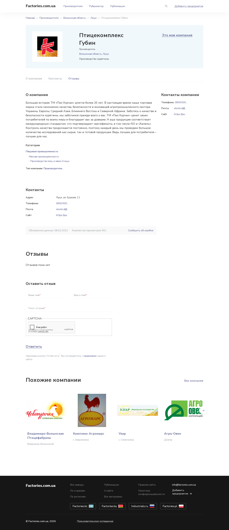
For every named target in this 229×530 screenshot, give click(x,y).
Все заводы (77, 485)
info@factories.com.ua (184, 485)
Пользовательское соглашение (95, 521)
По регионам (78, 496)
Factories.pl (170, 506)
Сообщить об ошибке (140, 230)
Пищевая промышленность (42, 151)
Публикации (117, 6)
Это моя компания (177, 35)
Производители (73, 6)
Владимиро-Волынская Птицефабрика (45, 436)
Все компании (193, 381)
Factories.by (109, 506)
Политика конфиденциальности (151, 492)
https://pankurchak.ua (67, 215)
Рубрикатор (96, 6)
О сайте (108, 490)
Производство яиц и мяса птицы (49, 161)
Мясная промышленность (44, 156)
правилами (89, 356)
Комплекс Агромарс (88, 434)
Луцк (94, 18)
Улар (122, 434)
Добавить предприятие (189, 6)
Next (203, 410)
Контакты (55, 78)
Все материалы (113, 496)
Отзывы (73, 78)
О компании (34, 78)
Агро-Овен (172, 434)
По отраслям (77, 490)
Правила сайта (146, 485)
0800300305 (64, 203)
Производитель (52, 168)
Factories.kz (80, 506)
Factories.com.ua (40, 5)
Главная (30, 18)
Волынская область (74, 18)
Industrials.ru (139, 506)
